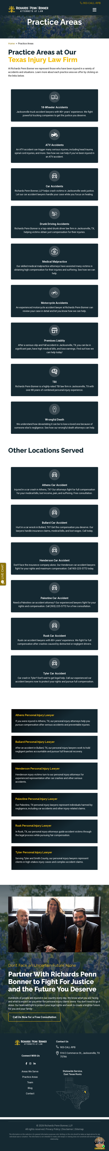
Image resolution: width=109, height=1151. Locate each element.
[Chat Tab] (54, 575)
